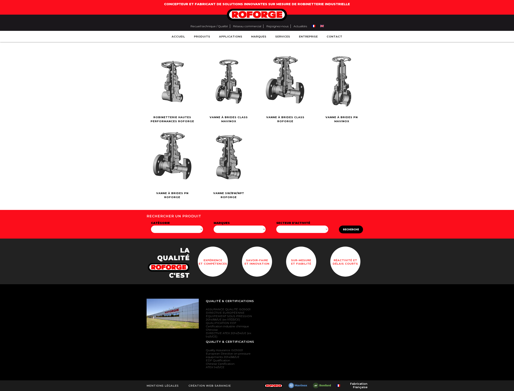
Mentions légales (163, 385)
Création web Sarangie (210, 385)
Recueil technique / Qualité (209, 26)
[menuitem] (313, 26)
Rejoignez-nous (277, 26)
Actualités (300, 26)
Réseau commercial (247, 26)
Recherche (351, 229)
